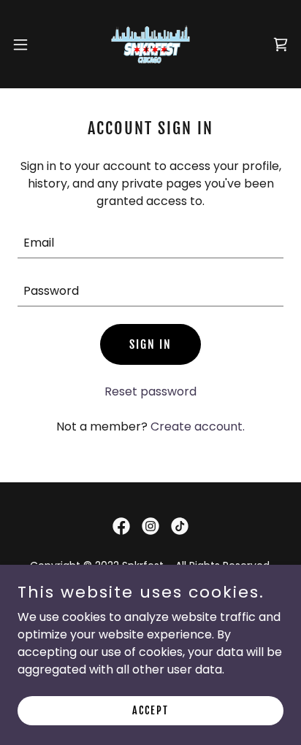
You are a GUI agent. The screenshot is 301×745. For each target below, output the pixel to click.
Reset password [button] (150, 391)
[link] (150, 44)
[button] (27, 44)
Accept (150, 710)
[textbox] (150, 243)
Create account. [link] (197, 426)
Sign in (150, 344)
